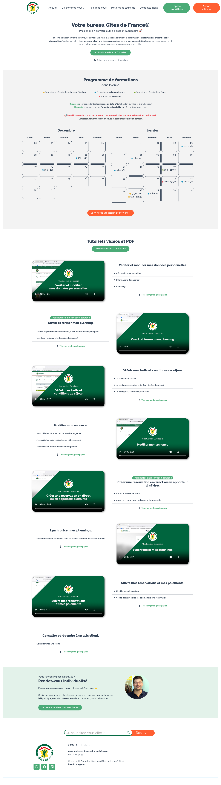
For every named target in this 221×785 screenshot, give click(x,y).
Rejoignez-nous (98, 7)
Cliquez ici (74, 104)
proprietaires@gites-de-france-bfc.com (87, 751)
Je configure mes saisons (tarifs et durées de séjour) (140, 385)
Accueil (53, 7)
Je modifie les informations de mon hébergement (59, 433)
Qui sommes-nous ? (73, 7)
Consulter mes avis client (48, 644)
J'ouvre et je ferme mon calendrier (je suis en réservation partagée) (67, 332)
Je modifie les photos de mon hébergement (57, 446)
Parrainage (121, 286)
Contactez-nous (149, 7)
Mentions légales (76, 764)
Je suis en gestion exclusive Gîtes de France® (57, 338)
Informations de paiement (128, 280)
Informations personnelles (128, 273)
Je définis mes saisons (126, 378)
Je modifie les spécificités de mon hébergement (59, 440)
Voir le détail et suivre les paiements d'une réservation (141, 598)
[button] (152, 273)
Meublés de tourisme (123, 7)
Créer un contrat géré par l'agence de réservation (139, 500)
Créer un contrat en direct (128, 494)
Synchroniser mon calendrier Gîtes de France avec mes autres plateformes (71, 538)
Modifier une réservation (127, 591)
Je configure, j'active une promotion (132, 392)
